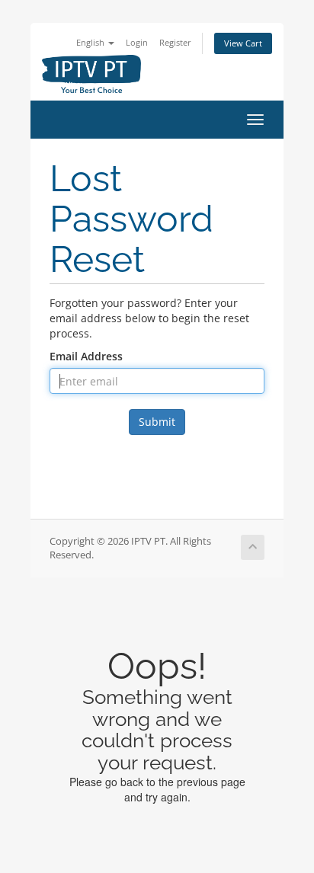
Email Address (86, 356)
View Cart (243, 43)
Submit (157, 421)
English (91, 42)
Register (175, 42)
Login (137, 42)
